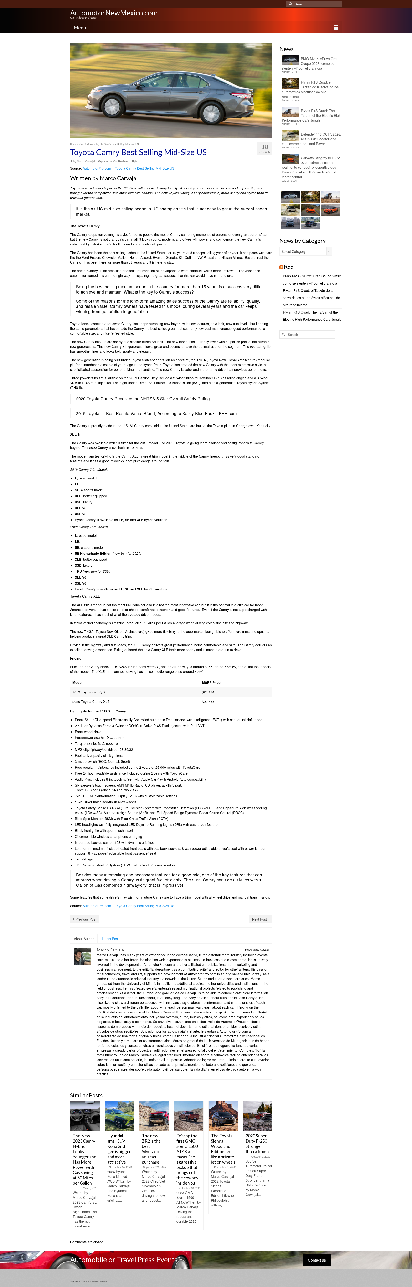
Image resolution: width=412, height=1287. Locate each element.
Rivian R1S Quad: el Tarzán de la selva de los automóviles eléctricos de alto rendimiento (310, 89)
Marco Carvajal (86, 161)
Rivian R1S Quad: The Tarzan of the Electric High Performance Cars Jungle (311, 115)
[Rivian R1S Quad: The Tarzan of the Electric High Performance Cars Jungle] (330, 197)
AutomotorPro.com (97, 168)
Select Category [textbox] (294, 251)
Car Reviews (120, 161)
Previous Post (86, 919)
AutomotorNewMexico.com (114, 12)
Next (268, 1168)
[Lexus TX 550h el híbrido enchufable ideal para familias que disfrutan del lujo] (289, 223)
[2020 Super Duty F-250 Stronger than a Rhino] (223, 1116)
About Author (84, 938)
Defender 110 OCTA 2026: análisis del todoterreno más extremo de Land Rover (311, 139)
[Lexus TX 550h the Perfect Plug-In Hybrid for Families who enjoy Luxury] (310, 223)
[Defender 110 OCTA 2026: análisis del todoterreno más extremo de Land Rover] (289, 210)
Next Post (259, 919)
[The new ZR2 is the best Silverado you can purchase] (119, 1116)
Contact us (317, 1260)
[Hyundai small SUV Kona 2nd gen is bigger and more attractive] (85, 1116)
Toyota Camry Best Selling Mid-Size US (144, 168)
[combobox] (305, 251)
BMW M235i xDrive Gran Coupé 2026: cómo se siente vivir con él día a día (310, 63)
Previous (74, 1168)
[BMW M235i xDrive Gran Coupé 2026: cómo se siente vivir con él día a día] (289, 197)
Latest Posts (111, 938)
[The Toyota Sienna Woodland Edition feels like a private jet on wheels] (188, 1116)
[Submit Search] (290, 4)
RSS (288, 266)
